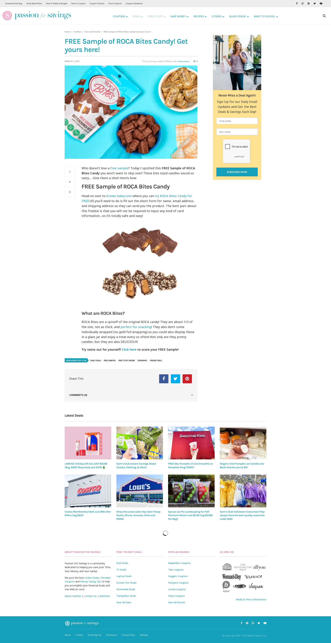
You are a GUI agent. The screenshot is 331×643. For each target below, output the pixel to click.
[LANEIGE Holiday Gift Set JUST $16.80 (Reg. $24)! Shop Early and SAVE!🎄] (88, 443)
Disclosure (111, 635)
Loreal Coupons (177, 589)
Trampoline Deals (126, 595)
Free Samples (110, 360)
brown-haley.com (119, 196)
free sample (119, 168)
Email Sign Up (94, 635)
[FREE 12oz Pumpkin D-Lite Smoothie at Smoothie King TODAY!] (191, 443)
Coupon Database (134, 3)
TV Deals (121, 569)
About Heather (73, 596)
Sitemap (144, 635)
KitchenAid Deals (125, 589)
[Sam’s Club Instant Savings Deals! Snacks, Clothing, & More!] (139, 443)
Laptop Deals (124, 576)
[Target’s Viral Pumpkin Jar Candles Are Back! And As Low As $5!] (243, 443)
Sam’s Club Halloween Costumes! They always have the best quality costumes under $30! (242, 515)
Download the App (13, 3)
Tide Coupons (176, 569)
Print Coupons (115, 3)
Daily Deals (95, 360)
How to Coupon (78, 3)
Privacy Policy (128, 635)
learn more (183, 61)
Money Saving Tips (90, 581)
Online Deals (156, 360)
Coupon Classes (96, 3)
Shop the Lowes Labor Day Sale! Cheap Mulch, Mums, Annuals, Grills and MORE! (138, 515)
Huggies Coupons (178, 576)
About (68, 635)
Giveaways (142, 360)
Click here (129, 349)
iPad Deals (122, 563)
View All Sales (123, 602)
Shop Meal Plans (34, 3)
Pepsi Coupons (176, 595)
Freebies (77, 31)
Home (67, 31)
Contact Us (90, 596)
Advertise (104, 596)
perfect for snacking (136, 327)
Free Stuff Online (92, 31)
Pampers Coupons (178, 582)
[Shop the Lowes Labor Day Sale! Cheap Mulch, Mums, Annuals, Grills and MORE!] (139, 491)
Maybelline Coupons (179, 563)
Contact (79, 635)
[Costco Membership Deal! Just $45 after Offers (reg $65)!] (88, 491)
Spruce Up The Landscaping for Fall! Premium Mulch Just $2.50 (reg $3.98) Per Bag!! (190, 515)
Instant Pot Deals (126, 582)
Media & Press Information (251, 599)
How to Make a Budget (56, 3)
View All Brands (176, 602)
